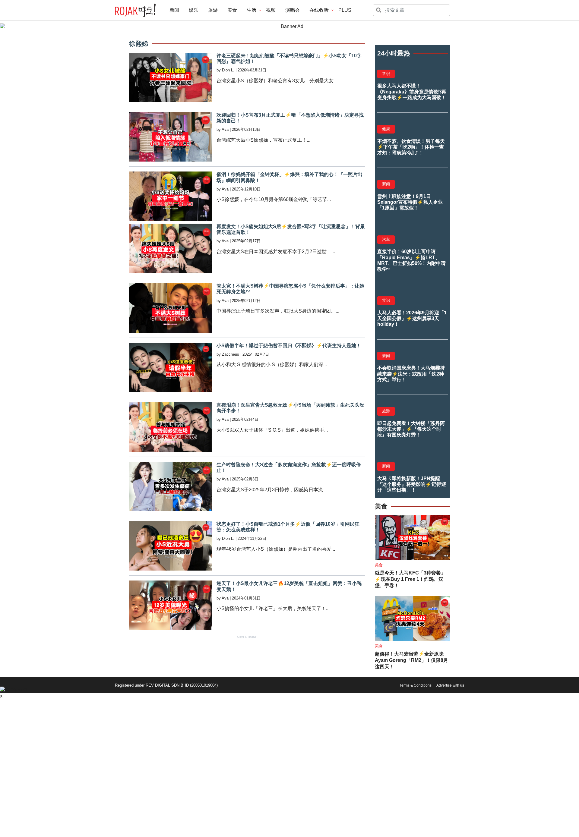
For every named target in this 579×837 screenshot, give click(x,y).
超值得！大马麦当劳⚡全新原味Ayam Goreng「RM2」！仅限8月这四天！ (411, 660)
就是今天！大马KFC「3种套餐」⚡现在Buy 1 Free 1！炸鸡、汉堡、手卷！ (410, 579)
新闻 (174, 10)
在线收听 (319, 10)
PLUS (344, 10)
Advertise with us (450, 685)
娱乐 (193, 10)
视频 (271, 10)
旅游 (213, 10)
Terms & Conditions (416, 685)
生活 (251, 10)
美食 (232, 10)
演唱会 (292, 10)
